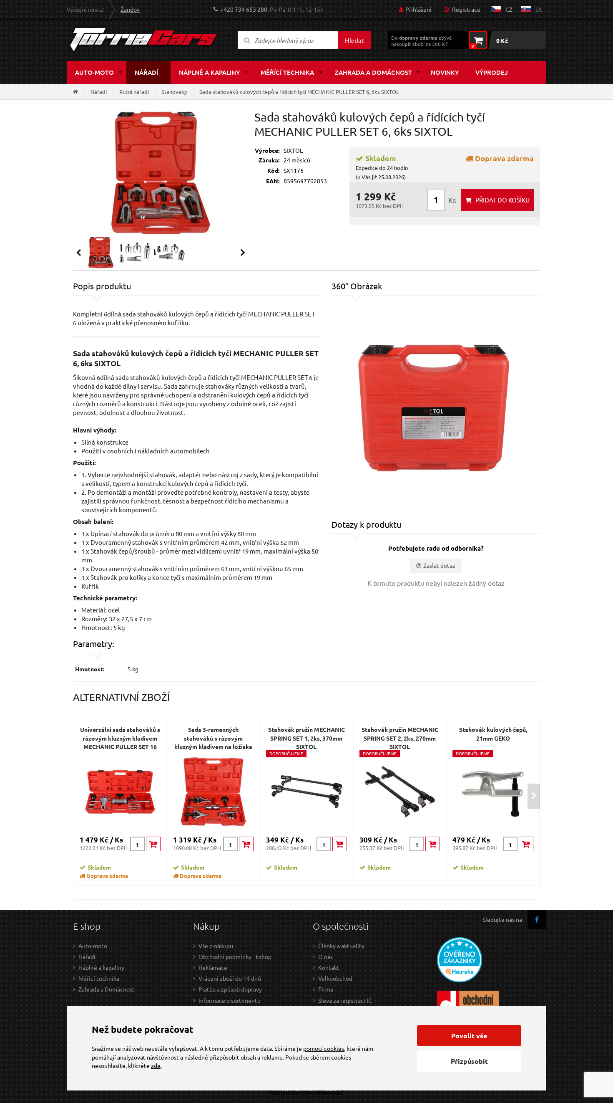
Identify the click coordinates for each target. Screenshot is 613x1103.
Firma (325, 989)
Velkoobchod (335, 978)
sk (538, 9)
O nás (325, 956)
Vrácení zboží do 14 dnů (229, 978)
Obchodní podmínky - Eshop (234, 956)
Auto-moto (94, 72)
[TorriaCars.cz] (75, 91)
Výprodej (491, 72)
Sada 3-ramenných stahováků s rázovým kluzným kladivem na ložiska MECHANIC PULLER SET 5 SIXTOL (213, 746)
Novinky (445, 72)
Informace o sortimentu (229, 1000)
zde (156, 1065)
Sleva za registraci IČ (345, 1000)
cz (509, 9)
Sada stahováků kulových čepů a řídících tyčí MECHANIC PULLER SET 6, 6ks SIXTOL (299, 91)
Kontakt (328, 967)
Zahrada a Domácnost (106, 989)
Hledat (354, 40)
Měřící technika (287, 72)
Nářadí (146, 72)
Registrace (466, 9)
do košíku (502, 200)
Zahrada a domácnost (373, 72)
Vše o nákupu (215, 945)
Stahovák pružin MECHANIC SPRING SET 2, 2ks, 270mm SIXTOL (400, 738)
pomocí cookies (323, 1048)
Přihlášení (418, 9)
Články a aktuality (341, 945)
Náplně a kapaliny (209, 72)
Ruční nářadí (134, 91)
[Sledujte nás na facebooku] (537, 919)
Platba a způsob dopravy (230, 989)
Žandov (130, 9)
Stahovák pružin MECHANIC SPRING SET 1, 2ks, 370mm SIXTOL (306, 738)
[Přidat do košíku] (153, 844)
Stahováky (174, 91)
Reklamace (212, 967)
